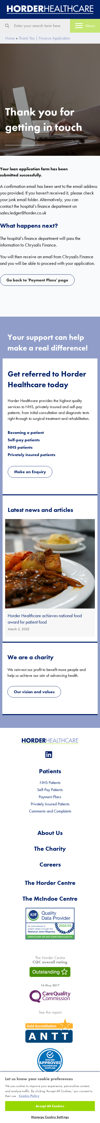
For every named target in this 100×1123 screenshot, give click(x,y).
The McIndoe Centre (50, 898)
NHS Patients (50, 782)
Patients (50, 771)
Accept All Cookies (50, 1106)
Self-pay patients (24, 440)
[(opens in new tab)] (50, 922)
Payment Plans (50, 796)
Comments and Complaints (50, 811)
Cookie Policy (29, 1096)
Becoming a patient (26, 432)
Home (10, 38)
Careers (50, 864)
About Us (50, 833)
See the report (50, 1012)
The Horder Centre (50, 883)
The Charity (50, 849)
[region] (50, 1097)
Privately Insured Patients (50, 804)
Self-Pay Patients (50, 789)
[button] (49, 754)
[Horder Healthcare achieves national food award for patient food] (50, 578)
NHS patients (20, 447)
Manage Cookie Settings (50, 1117)
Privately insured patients (31, 454)
